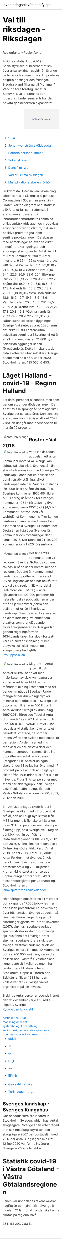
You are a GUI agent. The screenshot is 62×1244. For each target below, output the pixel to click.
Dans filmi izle (18, 167)
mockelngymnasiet (15, 1022)
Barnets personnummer (25, 153)
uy (10, 1053)
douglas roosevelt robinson (20, 1034)
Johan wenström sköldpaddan (30, 145)
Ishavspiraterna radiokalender (24, 890)
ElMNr (12, 1075)
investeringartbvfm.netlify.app (27, 5)
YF (10, 1046)
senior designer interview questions (26, 1030)
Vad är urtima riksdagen (25, 175)
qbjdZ (12, 1038)
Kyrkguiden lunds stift (18, 1009)
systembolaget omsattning (20, 1026)
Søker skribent (18, 160)
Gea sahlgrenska (20, 1084)
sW (10, 1068)
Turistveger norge (21, 1091)
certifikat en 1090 (14, 1018)
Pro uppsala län (14, 655)
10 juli (12, 138)
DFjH (11, 1061)
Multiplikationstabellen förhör (29, 182)
